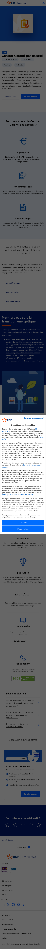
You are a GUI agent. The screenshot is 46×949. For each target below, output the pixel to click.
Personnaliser (22, 529)
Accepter (22, 523)
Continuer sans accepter (33, 418)
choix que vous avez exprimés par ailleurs (17, 495)
